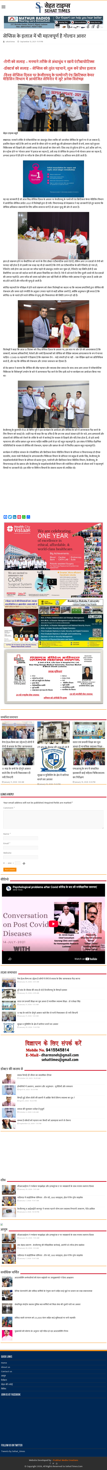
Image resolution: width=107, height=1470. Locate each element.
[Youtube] (56, 1463)
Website (7, 853)
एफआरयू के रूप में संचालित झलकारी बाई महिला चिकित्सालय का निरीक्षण (88, 773)
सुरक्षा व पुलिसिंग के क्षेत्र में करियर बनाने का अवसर (37, 1024)
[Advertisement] (47, 51)
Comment (9, 808)
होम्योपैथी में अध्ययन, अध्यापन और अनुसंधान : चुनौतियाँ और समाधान (45, 1086)
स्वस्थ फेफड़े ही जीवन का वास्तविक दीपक (34, 1075)
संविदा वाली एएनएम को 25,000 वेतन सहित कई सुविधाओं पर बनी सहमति (45, 1318)
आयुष (3, 1376)
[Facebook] (50, 1463)
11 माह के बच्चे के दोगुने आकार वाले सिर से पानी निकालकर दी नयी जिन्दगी (16, 773)
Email (6, 843)
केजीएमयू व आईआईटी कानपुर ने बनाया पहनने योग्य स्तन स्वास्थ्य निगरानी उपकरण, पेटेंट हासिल (56, 1209)
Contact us (6, 1371)
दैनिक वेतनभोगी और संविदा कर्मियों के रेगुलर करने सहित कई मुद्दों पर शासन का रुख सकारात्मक (53, 1291)
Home (4, 1363)
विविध (3, 1389)
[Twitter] (53, 1463)
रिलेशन (4, 1380)
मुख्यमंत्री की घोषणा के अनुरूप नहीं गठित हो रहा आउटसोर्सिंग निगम (41, 1331)
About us (5, 1367)
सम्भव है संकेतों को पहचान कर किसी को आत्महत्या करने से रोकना (44, 1120)
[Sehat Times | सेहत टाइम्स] (53, 7)
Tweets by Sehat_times (13, 1451)
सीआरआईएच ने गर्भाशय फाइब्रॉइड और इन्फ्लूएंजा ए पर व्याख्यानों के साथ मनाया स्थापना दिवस (55, 1186)
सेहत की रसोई (7, 1384)
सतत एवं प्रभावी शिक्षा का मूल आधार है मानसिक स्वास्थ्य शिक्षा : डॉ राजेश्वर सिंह (88, 746)
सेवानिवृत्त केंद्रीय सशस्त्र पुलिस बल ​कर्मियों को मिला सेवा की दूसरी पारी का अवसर (48, 1304)
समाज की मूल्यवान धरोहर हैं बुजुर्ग (30, 1109)
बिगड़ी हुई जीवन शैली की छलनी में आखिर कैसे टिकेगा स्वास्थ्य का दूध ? (46, 1098)
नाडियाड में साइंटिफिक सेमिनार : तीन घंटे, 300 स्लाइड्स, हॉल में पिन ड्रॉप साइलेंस (50, 1197)
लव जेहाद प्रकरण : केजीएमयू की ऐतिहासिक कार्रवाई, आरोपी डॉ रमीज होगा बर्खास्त (50, 1245)
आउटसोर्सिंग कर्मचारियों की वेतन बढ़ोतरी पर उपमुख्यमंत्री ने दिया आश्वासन (44, 1278)
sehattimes (10, 41)
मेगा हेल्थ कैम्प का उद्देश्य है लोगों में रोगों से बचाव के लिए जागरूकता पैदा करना (18, 746)
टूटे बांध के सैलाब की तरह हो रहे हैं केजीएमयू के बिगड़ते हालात (42, 990)
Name (7, 834)
